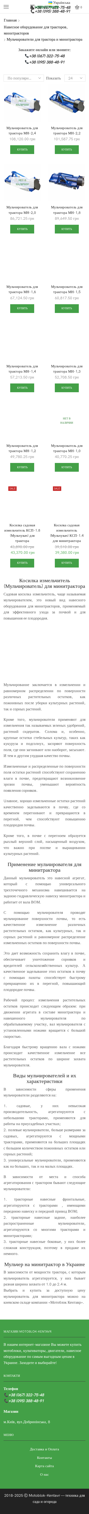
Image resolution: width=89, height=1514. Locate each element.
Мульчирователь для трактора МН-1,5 (67, 289)
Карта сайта (44, 1466)
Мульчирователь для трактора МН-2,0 (22, 210)
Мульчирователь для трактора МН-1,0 (67, 448)
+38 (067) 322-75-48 (52, 7)
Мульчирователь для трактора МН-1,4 (22, 369)
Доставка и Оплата (44, 1449)
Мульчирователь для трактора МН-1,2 (22, 448)
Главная (10, 20)
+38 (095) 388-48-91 (52, 11)
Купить (22, 149)
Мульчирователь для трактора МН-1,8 (67, 210)
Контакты (44, 1457)
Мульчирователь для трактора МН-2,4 (22, 130)
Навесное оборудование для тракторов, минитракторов (36, 30)
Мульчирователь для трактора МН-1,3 (67, 369)
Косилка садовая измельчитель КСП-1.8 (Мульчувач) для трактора (22, 533)
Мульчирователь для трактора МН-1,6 (22, 289)
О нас (44, 1474)
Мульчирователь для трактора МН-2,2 (67, 130)
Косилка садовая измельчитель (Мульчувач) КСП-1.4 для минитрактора (67, 533)
